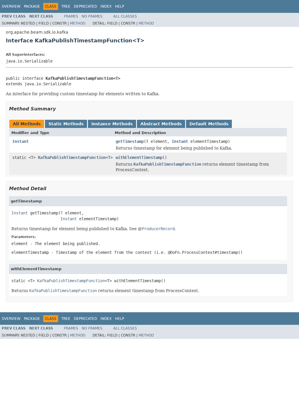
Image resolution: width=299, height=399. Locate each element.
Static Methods (66, 124)
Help (119, 6)
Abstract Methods (161, 124)
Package (32, 6)
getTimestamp (130, 141)
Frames (71, 16)
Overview (11, 6)
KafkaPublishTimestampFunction (72, 157)
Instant (20, 141)
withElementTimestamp (139, 157)
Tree (65, 6)
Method (77, 23)
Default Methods (209, 124)
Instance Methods (112, 124)
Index (106, 6)
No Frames (92, 16)
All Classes (125, 16)
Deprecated (85, 6)
